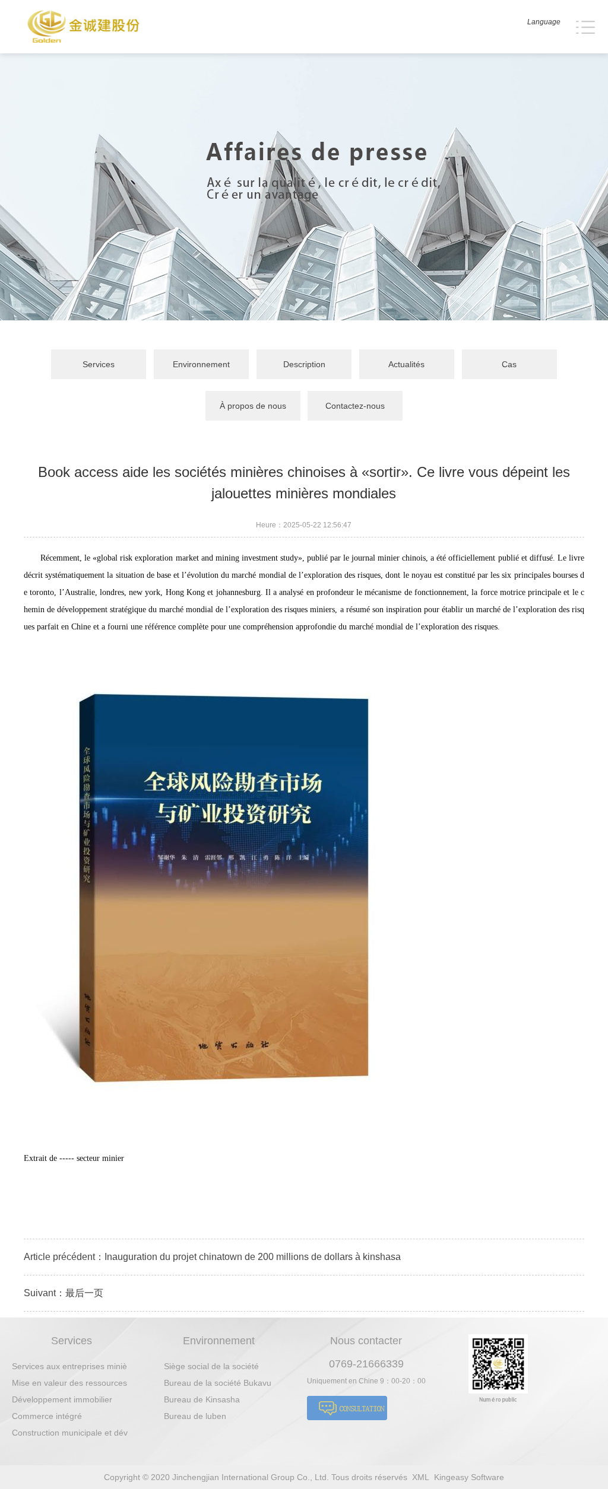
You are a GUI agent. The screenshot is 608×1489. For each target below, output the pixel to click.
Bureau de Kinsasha (202, 1399)
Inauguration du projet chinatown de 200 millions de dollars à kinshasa (252, 1257)
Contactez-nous (355, 406)
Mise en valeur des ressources (69, 1383)
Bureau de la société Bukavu (217, 1383)
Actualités (406, 364)
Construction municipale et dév (70, 1432)
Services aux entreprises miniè (69, 1366)
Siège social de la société (211, 1366)
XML (420, 1477)
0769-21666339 (366, 1364)
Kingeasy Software (469, 1477)
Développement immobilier (62, 1399)
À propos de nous (253, 406)
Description (304, 364)
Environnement (201, 364)
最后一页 (84, 1293)
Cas (509, 364)
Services (99, 364)
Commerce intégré (47, 1416)
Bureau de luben (195, 1416)
